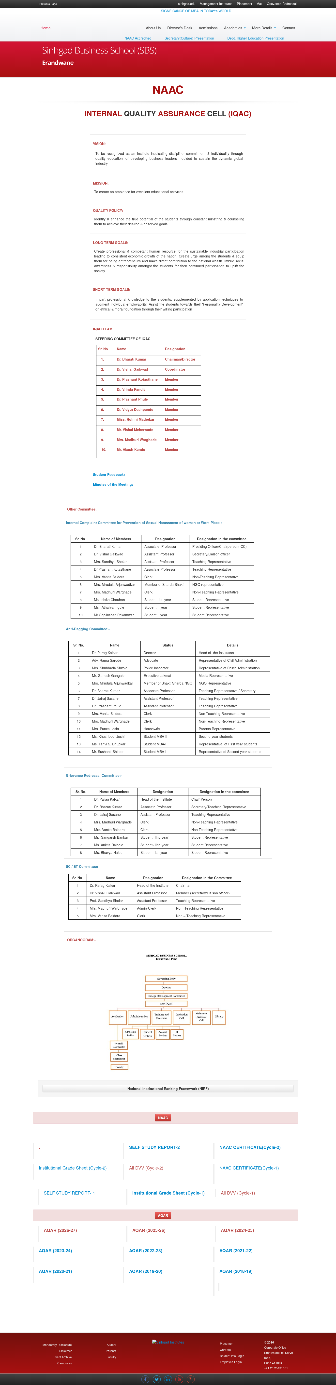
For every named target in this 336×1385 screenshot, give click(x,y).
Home (45, 27)
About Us (153, 27)
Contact (288, 27)
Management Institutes (216, 3)
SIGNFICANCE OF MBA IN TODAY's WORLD (178, 10)
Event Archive (62, 1357)
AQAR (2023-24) (55, 1250)
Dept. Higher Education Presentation (237, 38)
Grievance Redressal (282, 3)
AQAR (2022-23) (145, 1250)
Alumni (111, 1345)
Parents (111, 1351)
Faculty (111, 1357)
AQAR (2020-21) (55, 1271)
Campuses (64, 1363)
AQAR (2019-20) (145, 1271)
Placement (244, 3)
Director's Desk (179, 27)
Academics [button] (233, 27)
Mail (259, 3)
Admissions (208, 27)
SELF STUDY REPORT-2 (154, 1147)
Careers (225, 1349)
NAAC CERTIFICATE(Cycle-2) (250, 1147)
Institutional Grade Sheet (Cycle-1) (168, 1193)
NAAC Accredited (119, 38)
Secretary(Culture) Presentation (171, 38)
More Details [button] (263, 27)
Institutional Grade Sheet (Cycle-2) (73, 1168)
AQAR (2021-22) (236, 1250)
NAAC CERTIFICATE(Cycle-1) (249, 1168)
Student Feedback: (109, 474)
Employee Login (231, 1362)
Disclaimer (65, 1351)
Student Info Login (232, 1356)
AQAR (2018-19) (236, 1271)
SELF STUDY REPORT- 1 (69, 1193)
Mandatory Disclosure (57, 1345)
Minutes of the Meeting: (113, 484)
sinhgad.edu (186, 3)
